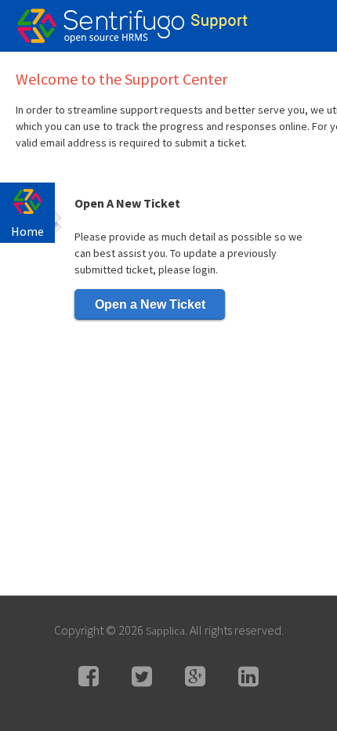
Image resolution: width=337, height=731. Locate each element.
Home (27, 231)
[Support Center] (102, 27)
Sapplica (165, 631)
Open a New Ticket (150, 304)
